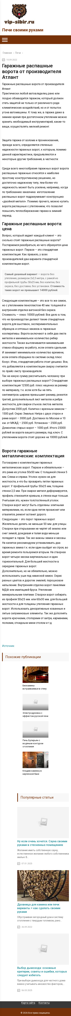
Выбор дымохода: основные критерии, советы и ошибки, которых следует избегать (42, 971)
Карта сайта (28, 1002)
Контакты (44, 1002)
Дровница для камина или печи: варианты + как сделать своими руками (38, 908)
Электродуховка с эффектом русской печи (35, 714)
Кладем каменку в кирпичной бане (32, 772)
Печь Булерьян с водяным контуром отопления (33, 743)
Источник (8, 646)
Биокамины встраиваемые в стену (35, 687)
